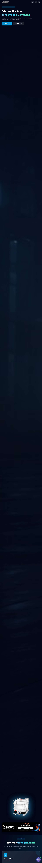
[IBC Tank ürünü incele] (21, 807)
